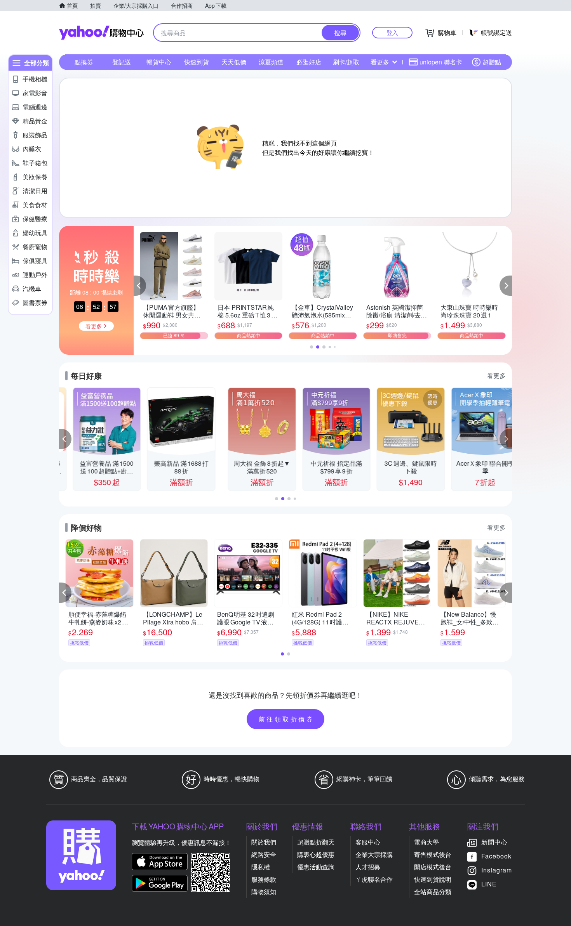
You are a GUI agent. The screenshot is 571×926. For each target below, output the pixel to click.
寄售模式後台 (432, 854)
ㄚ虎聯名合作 (374, 879)
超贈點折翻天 (315, 842)
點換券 (84, 61)
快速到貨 (196, 61)
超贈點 (491, 61)
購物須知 (263, 891)
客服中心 (367, 842)
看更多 (380, 61)
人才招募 (367, 866)
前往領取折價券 (287, 718)
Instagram (496, 869)
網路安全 (263, 854)
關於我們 (263, 842)
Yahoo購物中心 (101, 32)
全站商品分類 (432, 891)
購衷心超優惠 (315, 854)
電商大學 (426, 842)
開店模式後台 (432, 866)
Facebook (496, 855)
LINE (489, 883)
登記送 (121, 61)
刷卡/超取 (346, 61)
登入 (392, 32)
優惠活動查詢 (315, 866)
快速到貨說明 (432, 879)
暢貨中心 (158, 61)
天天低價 (233, 61)
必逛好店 (308, 61)
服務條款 (263, 879)
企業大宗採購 (374, 854)
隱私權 (260, 866)
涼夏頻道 (271, 61)
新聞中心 (494, 842)
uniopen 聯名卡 (441, 61)
